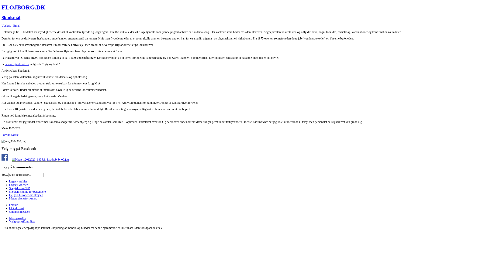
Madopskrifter (17, 218)
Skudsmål (11, 17)
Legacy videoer (18, 184)
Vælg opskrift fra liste (22, 221)
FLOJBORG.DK (23, 7)
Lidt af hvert (16, 208)
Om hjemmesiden (19, 211)
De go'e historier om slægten (26, 195)
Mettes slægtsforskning (22, 198)
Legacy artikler (18, 181)
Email (16, 25)
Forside (13, 204)
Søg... (5, 174)
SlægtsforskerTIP (19, 188)
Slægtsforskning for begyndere (27, 191)
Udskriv (7, 25)
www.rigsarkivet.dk (17, 64)
